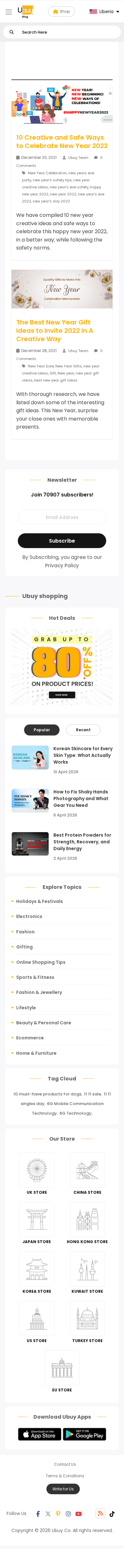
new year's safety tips (52, 180)
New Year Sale (41, 366)
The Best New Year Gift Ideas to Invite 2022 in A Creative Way (54, 330)
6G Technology (75, 1113)
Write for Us (63, 1489)
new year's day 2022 (51, 201)
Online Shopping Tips (40, 962)
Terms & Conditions (65, 1476)
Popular (42, 730)
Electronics (29, 916)
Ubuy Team (78, 157)
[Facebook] (38, 1513)
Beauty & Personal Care (43, 1023)
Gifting (24, 947)
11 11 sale (92, 1094)
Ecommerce (30, 1038)
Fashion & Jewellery (39, 992)
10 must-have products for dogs (47, 1094)
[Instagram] (68, 1513)
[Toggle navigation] (9, 12)
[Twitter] (48, 1513)
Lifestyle (26, 1007)
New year (66, 373)
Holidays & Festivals (39, 901)
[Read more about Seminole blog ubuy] (25, 12)
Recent (83, 730)
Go (11, 32)
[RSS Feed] (100, 1513)
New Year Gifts (68, 366)
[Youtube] (78, 1513)
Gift (53, 373)
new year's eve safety (69, 187)
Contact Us (65, 1464)
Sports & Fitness (35, 977)
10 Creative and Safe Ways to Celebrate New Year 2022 (62, 141)
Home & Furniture (36, 1053)
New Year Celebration (47, 173)
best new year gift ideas (56, 380)
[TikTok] (112, 1513)
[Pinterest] (58, 1513)
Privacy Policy (62, 565)
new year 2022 (63, 194)
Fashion (25, 932)
